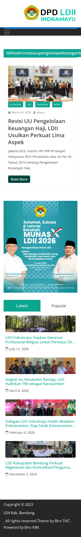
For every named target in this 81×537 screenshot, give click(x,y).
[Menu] (7, 32)
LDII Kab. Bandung (19, 512)
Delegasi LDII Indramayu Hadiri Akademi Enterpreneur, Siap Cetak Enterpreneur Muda (39, 423)
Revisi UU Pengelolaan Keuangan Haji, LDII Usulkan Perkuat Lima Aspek (36, 131)
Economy (15, 104)
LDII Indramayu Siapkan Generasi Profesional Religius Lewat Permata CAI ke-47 (38, 340)
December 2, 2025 (23, 474)
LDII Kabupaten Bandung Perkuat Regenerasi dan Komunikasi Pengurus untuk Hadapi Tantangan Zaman (37, 465)
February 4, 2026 (22, 432)
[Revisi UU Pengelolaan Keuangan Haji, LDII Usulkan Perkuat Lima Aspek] (40, 84)
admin (41, 112)
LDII (29, 104)
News (57, 104)
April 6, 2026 (19, 390)
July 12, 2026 (19, 349)
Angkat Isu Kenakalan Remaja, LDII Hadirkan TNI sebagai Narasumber (34, 381)
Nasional (42, 104)
